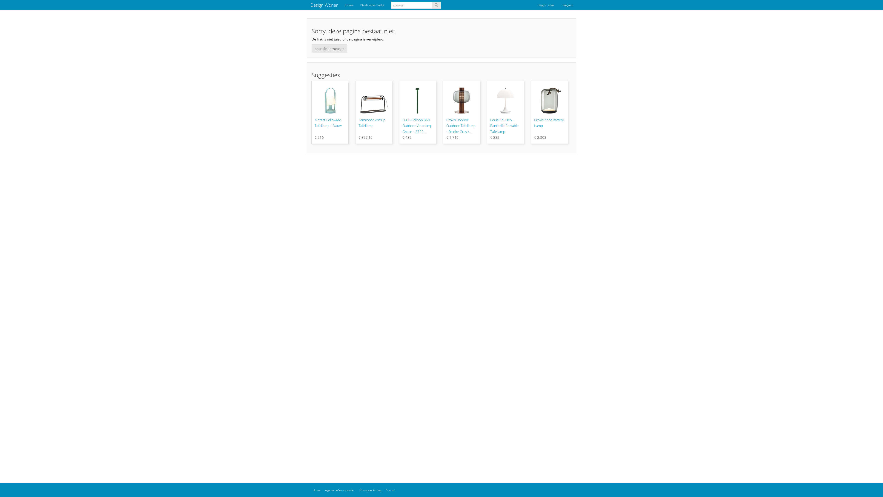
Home (349, 5)
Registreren (546, 5)
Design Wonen (324, 5)
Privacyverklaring (370, 490)
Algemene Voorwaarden (340, 490)
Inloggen (567, 5)
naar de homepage (329, 48)
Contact (390, 490)
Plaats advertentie (372, 5)
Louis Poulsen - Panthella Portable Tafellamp (504, 126)
